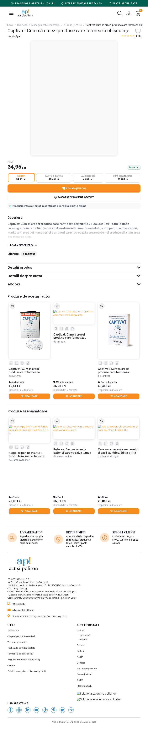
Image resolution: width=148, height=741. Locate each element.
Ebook (9, 25)
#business (29, 253)
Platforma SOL (84, 686)
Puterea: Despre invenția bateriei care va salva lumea (72, 451)
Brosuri (80, 645)
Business (22, 25)
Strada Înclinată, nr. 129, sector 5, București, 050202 (40, 616)
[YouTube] (36, 710)
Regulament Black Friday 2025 (24, 659)
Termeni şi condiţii (17, 642)
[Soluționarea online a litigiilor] (96, 694)
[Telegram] (71, 710)
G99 (94, 722)
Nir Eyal (16, 36)
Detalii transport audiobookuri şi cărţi (27, 671)
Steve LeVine (64, 456)
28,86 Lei (15, 501)
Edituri (80, 651)
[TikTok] (45, 710)
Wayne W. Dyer (110, 456)
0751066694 (19, 604)
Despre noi (13, 630)
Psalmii (83, 639)
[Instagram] (19, 710)
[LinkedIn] (27, 710)
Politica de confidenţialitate (21, 648)
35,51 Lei (59, 501)
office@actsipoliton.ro (23, 610)
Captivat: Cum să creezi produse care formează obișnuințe (24, 370)
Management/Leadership (45, 25)
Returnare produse (87, 668)
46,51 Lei (15, 386)
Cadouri (81, 630)
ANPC (80, 680)
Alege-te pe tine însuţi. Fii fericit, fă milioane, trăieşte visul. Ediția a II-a (26, 454)
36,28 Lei (59, 386)
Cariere (11, 665)
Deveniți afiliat (84, 674)
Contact (81, 662)
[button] (11, 13)
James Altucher (20, 460)
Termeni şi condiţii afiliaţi (20, 653)
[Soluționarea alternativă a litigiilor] (99, 699)
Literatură (85, 635)
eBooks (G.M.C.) (73, 25)
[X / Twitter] (62, 710)
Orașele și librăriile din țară (21, 636)
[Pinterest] (53, 710)
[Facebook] (10, 710)
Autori (80, 656)
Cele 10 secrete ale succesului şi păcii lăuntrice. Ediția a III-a (118, 451)
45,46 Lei (104, 386)
